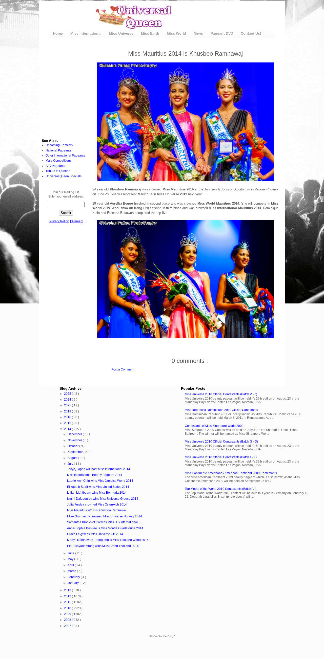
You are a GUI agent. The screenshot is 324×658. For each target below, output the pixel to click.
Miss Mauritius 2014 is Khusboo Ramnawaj (97, 510)
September (76, 452)
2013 (68, 590)
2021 (68, 405)
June (71, 553)
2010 (68, 608)
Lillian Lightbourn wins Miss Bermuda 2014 (97, 492)
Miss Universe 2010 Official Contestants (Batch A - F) (221, 457)
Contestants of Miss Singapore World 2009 (214, 426)
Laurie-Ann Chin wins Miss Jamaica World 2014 (100, 480)
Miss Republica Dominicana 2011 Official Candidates (221, 410)
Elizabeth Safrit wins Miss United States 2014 (98, 487)
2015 (68, 423)
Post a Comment (122, 369)
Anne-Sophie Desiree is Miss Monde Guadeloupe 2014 (105, 528)
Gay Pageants (55, 166)
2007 (68, 626)
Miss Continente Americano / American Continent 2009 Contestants (231, 473)
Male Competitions (58, 160)
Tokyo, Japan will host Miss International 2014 (98, 469)
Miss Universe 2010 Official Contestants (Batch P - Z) (221, 394)
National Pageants (58, 150)
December (75, 434)
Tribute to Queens (58, 171)
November (75, 440)
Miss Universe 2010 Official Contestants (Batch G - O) (221, 441)
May (71, 559)
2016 (68, 417)
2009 (68, 614)
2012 (68, 596)
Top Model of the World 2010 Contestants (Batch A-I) (220, 489)
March (72, 571)
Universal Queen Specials (64, 176)
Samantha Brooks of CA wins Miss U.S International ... (104, 522)
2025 (68, 394)
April (71, 565)
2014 (68, 429)
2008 (68, 620)
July (71, 464)
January (73, 583)
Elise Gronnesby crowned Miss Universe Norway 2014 (104, 516)
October (73, 446)
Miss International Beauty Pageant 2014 (94, 475)
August (73, 458)
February (74, 577)
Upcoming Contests (59, 145)
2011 (68, 602)
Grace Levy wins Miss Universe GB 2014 (95, 534)
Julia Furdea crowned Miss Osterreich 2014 (97, 504)
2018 (68, 411)
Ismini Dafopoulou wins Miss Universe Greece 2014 (102, 498)
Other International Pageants (65, 155)
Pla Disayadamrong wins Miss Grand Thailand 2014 (103, 546)
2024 (68, 399)
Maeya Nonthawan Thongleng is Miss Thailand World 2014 (108, 540)
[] (59, 221)
